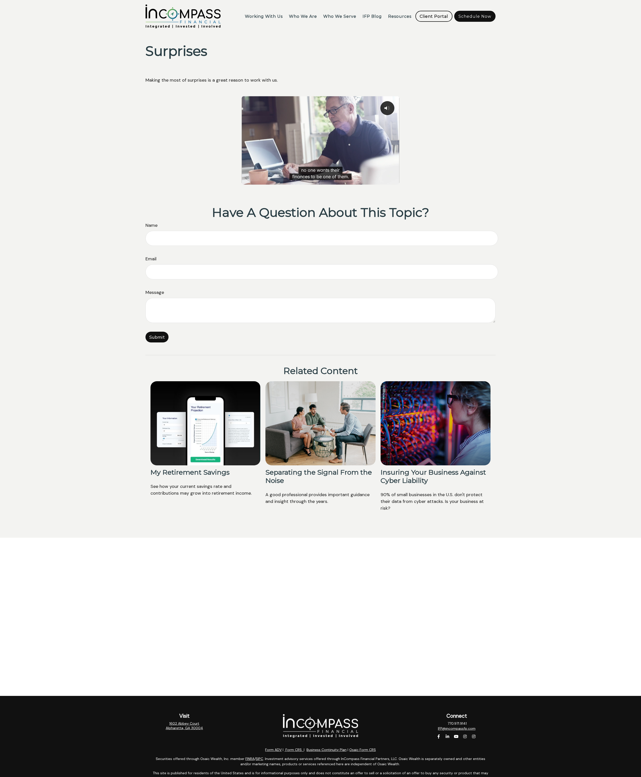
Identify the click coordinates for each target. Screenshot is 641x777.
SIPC (259, 758)
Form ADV (273, 749)
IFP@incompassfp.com (456, 728)
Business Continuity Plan (326, 749)
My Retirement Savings (190, 472)
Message (154, 292)
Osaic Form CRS (362, 749)
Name (151, 225)
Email (150, 259)
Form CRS (293, 749)
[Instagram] (464, 736)
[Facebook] (438, 736)
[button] (264, 16)
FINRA (249, 758)
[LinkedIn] (447, 736)
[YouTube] (456, 736)
